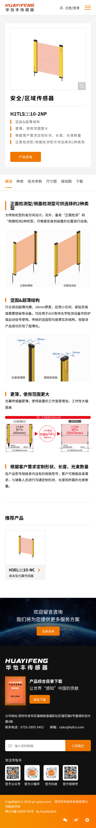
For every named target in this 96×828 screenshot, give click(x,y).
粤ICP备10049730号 (19, 811)
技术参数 (35, 181)
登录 (76, 7)
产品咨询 (25, 156)
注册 (68, 7)
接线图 (66, 181)
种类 (20, 181)
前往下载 (40, 699)
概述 (8, 181)
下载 (79, 181)
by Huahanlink (45, 811)
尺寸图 (51, 181)
